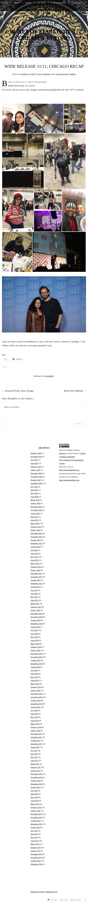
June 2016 (34, 794)
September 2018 (36, 704)
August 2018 (35, 707)
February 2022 (36, 567)
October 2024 (36, 480)
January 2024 (35, 503)
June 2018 (34, 714)
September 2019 (36, 664)
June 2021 (34, 594)
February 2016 (36, 807)
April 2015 (34, 841)
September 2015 (36, 824)
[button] (13, 118)
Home (5, 3)
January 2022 (35, 570)
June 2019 (34, 674)
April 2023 (34, 520)
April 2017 (34, 761)
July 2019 (34, 670)
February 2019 (36, 687)
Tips (51, 8)
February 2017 (36, 767)
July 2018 (34, 710)
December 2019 (36, 654)
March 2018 (35, 724)
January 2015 (35, 851)
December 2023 (36, 507)
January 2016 (35, 811)
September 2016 (36, 784)
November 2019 (36, 657)
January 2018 (35, 731)
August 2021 (35, 587)
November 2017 (36, 737)
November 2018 (36, 697)
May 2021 (34, 597)
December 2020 (36, 614)
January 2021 (35, 610)
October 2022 (36, 540)
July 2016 (34, 791)
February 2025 (36, 467)
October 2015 (36, 821)
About (16, 3)
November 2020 (36, 617)
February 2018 (36, 727)
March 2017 (35, 764)
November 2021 (36, 577)
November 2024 (36, 477)
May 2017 (34, 757)
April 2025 (34, 463)
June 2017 (34, 754)
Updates (28, 3)
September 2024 (36, 483)
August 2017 (35, 747)
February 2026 (36, 453)
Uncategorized (62, 74)
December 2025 (36, 457)
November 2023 (36, 510)
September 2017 (36, 744)
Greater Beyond (78, 3)
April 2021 (34, 600)
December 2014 (36, 854)
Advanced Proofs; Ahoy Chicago (18, 391)
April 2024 (34, 497)
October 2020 (36, 620)
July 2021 (34, 590)
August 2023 (35, 513)
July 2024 (34, 487)
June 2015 (34, 834)
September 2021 (36, 584)
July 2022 (34, 550)
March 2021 (35, 604)
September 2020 (36, 624)
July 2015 (34, 831)
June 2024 (34, 490)
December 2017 (36, 734)
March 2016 (35, 804)
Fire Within (41, 3)
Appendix (40, 8)
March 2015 (35, 844)
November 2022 (36, 537)
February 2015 (36, 848)
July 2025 (34, 460)
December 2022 (36, 533)
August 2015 (35, 827)
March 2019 (35, 684)
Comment (78, 424)
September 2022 (36, 543)
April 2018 (34, 721)
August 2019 (35, 667)
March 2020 (35, 644)
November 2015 (36, 817)
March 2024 (35, 500)
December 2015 (36, 814)
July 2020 (34, 630)
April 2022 (34, 560)
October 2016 (36, 781)
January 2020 (35, 650)
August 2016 (35, 787)
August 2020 (35, 627)
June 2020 (34, 634)
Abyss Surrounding (59, 3)
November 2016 (36, 777)
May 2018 (34, 717)
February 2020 (36, 647)
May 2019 (34, 677)
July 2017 (34, 751)
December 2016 (36, 774)
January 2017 (35, 771)
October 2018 (36, 700)
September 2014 (36, 864)
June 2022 (34, 554)
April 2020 (34, 640)
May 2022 (34, 557)
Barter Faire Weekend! (75, 391)
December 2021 (36, 574)
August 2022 (35, 547)
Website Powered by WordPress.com (43, 892)
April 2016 (34, 801)
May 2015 (34, 837)
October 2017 (36, 741)
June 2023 (34, 517)
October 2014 (36, 861)
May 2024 (34, 493)
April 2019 (34, 681)
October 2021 (36, 580)
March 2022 (35, 564)
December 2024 (36, 473)
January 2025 (35, 470)
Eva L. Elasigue (44, 74)
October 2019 (36, 660)
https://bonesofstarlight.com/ (69, 470)
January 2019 (35, 690)
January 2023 (35, 530)
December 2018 (36, 694)
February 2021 (36, 607)
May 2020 (34, 637)
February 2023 (36, 527)
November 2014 (36, 858)
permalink (49, 376)
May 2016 (34, 797)
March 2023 (35, 523)
